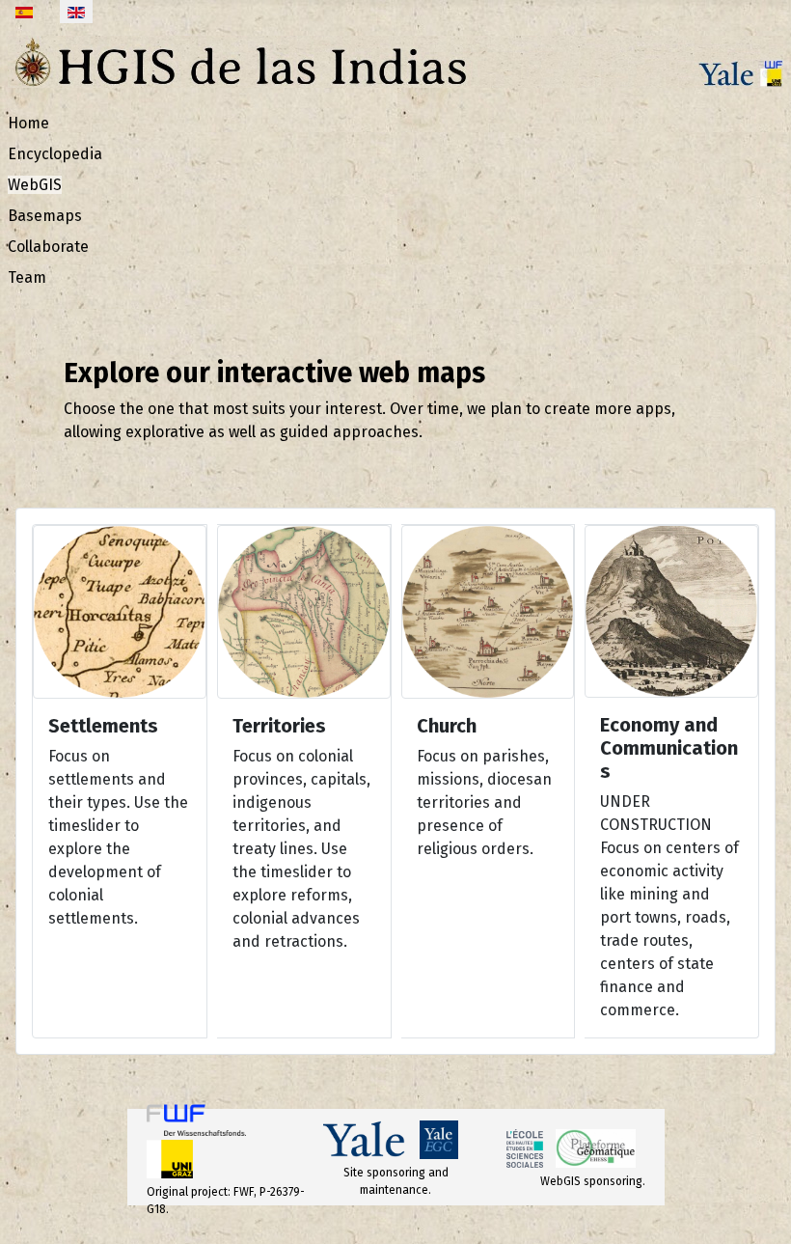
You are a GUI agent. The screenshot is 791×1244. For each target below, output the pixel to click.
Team (27, 277)
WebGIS (35, 185)
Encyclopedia (55, 154)
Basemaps (45, 216)
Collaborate (48, 246)
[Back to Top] (757, 1208)
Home (28, 123)
